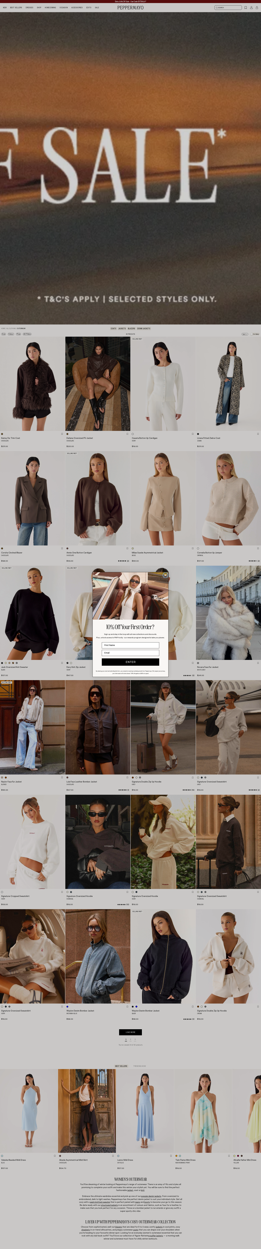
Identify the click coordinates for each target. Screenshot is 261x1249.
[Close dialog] (165, 575)
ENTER (131, 662)
